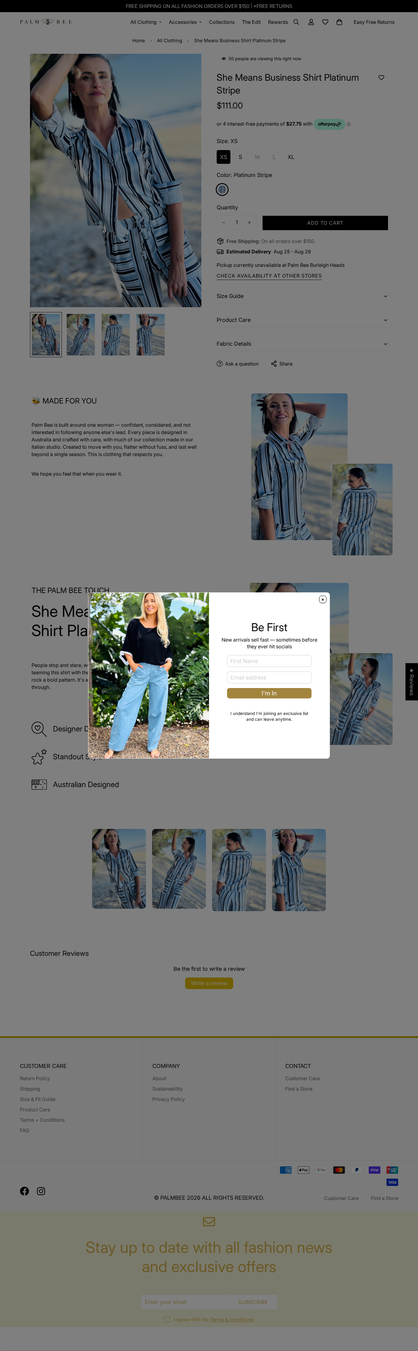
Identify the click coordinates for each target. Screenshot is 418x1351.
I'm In (269, 693)
